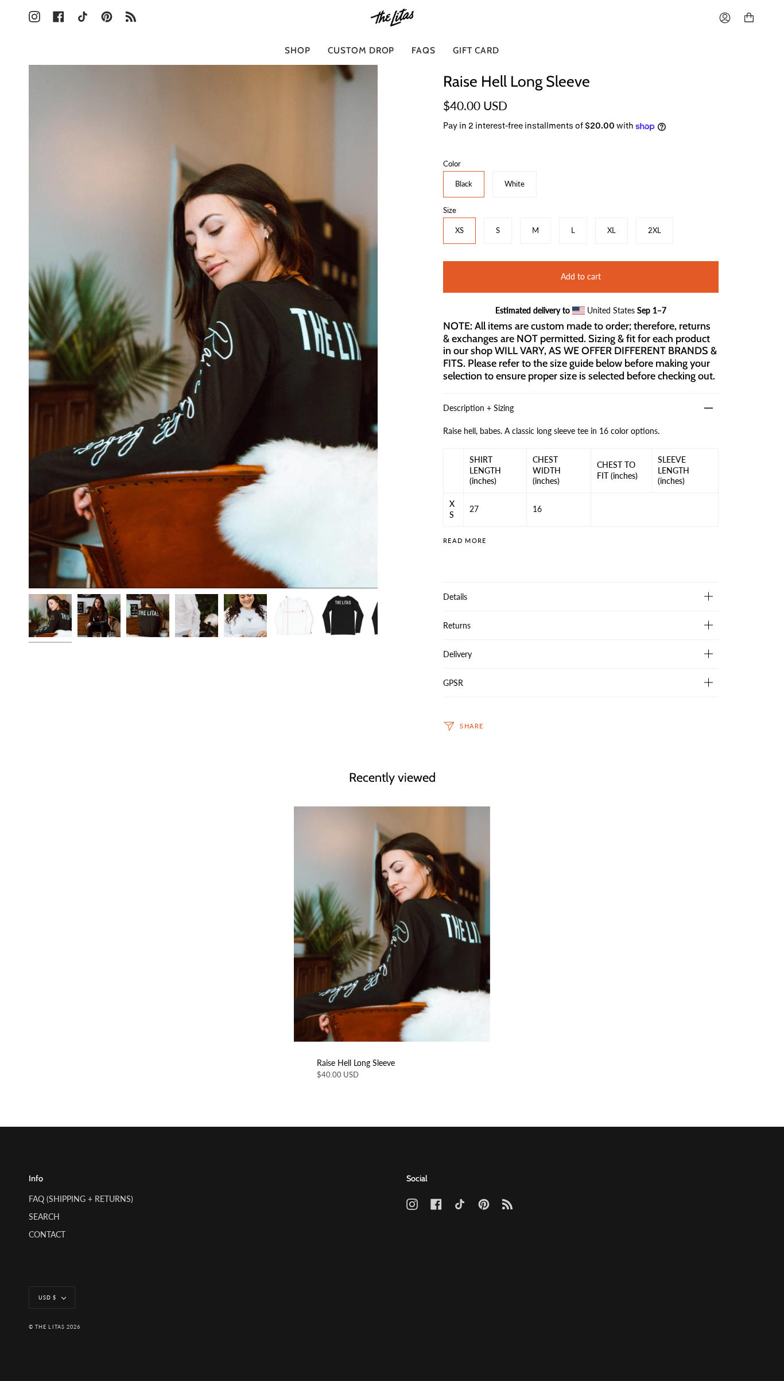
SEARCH (44, 1216)
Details (455, 597)
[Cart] (749, 18)
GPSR (453, 683)
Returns (457, 625)
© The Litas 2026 (54, 1327)
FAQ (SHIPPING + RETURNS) (81, 1199)
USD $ (47, 1297)
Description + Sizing (478, 408)
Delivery (457, 654)
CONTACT (47, 1234)
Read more (465, 541)
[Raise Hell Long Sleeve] (392, 924)
